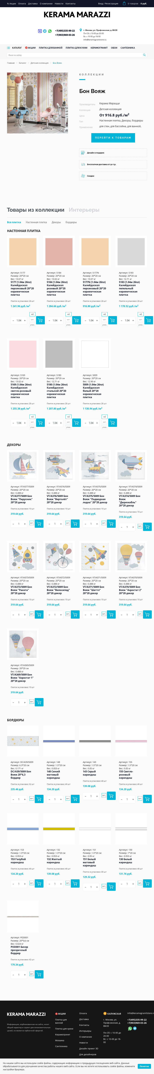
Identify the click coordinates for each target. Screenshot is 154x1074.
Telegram (45, 33)
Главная (11, 63)
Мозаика (59, 1040)
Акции (62, 1014)
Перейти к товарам (113, 137)
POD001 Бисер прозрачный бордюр (19, 950)
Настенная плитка (36, 222)
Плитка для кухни (64, 1028)
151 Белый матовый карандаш (89, 862)
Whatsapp (49, 33)
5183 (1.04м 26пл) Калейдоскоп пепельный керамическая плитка (129, 288)
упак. (32, 324)
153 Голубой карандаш (18, 861)
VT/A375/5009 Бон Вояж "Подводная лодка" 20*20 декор (95, 499)
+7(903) (65, 35)
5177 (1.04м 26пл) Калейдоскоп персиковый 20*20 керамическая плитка (22, 288)
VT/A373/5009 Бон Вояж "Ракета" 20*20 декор (21, 590)
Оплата (83, 1013)
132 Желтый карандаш (54, 861)
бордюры (71, 222)
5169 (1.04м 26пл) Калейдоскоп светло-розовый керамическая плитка (21, 391)
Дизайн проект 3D (88, 1048)
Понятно (144, 1066)
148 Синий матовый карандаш (53, 774)
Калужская (114, 1014)
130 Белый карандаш (125, 861)
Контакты (84, 1025)
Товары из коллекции (35, 210)
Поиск (144, 55)
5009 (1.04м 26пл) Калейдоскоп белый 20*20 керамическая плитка (93, 391)
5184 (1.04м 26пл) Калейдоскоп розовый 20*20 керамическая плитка (57, 288)
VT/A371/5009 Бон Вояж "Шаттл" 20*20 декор (93, 590)
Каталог (22, 63)
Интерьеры (84, 210)
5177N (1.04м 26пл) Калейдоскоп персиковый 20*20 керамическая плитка (94, 288)
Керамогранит (62, 1034)
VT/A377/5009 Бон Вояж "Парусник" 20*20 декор (22, 499)
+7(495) (65, 30)
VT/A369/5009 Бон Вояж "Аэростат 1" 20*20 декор (22, 678)
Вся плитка (14, 222)
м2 (32, 314)
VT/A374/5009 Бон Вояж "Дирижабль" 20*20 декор (129, 500)
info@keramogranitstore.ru (94, 39)
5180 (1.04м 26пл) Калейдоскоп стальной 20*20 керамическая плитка (57, 391)
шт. (32, 319)
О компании (85, 1036)
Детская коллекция (39, 63)
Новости (83, 1042)
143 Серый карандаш (89, 773)
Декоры (56, 222)
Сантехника (61, 1046)
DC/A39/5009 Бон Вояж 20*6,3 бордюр (21, 774)
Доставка (84, 1019)
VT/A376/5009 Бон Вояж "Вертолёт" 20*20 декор (57, 499)
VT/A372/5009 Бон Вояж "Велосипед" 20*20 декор (58, 590)
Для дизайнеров (87, 1054)
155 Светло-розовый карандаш (126, 774)
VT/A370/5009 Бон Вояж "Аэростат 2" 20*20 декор (130, 590)
